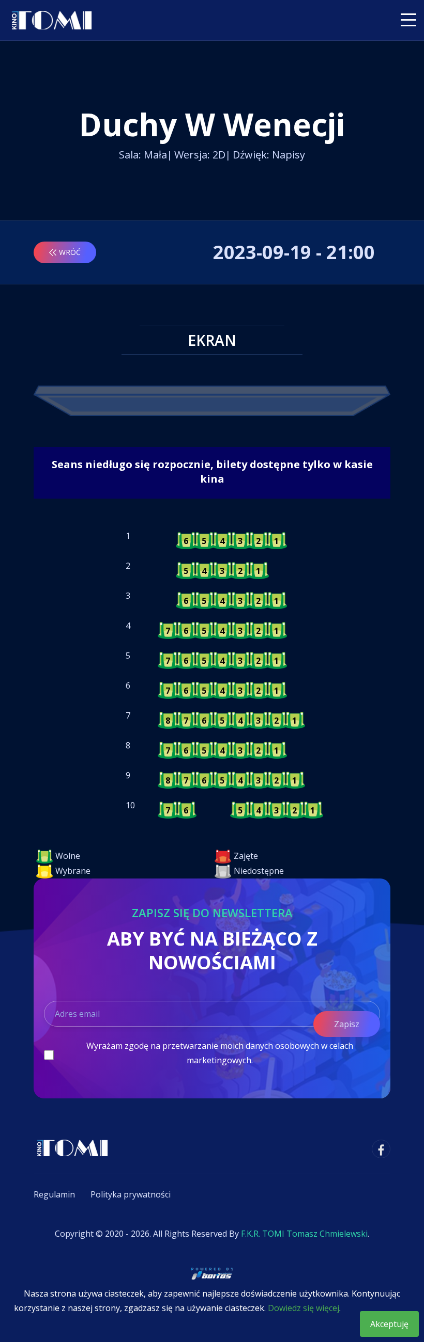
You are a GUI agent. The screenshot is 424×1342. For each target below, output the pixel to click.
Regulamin (54, 1194)
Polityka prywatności (130, 1194)
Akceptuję (389, 1324)
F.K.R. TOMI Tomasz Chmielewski (304, 1233)
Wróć (70, 252)
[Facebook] (381, 1149)
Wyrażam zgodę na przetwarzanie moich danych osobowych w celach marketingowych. (219, 1053)
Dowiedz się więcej (303, 1308)
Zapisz (346, 1024)
